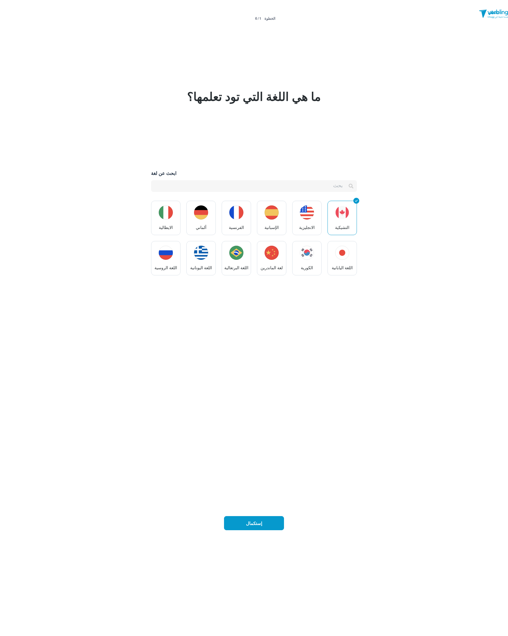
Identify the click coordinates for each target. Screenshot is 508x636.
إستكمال (254, 523)
